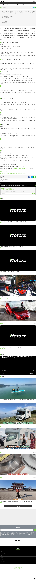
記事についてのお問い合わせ (18, 567)
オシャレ (5, 173)
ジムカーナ (16, 534)
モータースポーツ (9, 532)
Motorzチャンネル (3, 561)
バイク (15, 533)
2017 (4, 348)
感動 (31, 532)
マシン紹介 (2, 348)
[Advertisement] (18, 517)
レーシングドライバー (20, 534)
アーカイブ (31, 533)
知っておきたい (18, 173)
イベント (32, 534)
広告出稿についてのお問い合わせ (18, 568)
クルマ (1, 7)
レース (1, 535)
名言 (27, 532)
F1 (33, 533)
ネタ (1, 533)
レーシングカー (20, 532)
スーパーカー (24, 173)
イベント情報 (10, 534)
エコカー (4, 532)
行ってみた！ (28, 534)
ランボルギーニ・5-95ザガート (6, 23)
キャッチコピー (24, 532)
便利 (3, 533)
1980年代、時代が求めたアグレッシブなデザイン (8, 16)
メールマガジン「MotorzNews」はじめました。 (21, 168)
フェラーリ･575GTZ (4, 22)
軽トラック (13, 532)
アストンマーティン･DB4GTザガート (7, 18)
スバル (29, 532)
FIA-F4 (25, 534)
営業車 (16, 532)
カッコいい (8, 173)
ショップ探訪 (3, 557)
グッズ (34, 534)
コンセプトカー (13, 173)
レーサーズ (2, 559)
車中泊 (19, 533)
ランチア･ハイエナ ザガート (5, 21)
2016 (13, 534)
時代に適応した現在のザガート (6, 17)
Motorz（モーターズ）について (18, 566)
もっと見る (18, 506)
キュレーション (23, 533)
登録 (33, 193)
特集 (1, 452)
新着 (1, 551)
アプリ (17, 533)
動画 (33, 532)
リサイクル (12, 533)
